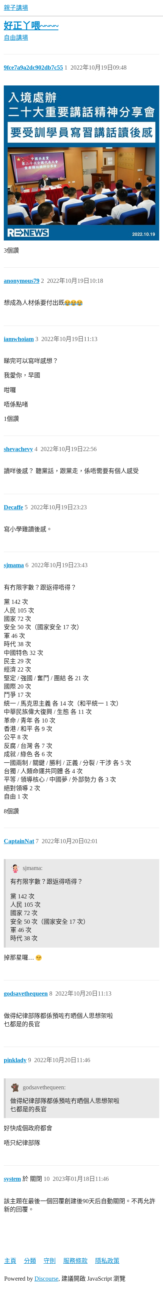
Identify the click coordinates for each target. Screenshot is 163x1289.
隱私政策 (107, 1261)
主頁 (10, 1261)
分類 (30, 1261)
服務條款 (75, 1261)
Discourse (46, 1278)
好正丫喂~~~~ (31, 25)
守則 (50, 1261)
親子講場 (16, 8)
